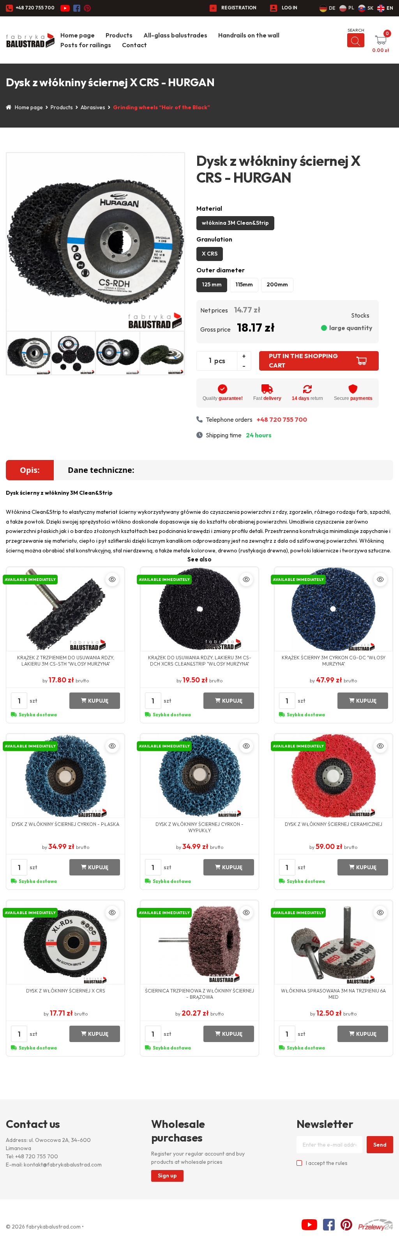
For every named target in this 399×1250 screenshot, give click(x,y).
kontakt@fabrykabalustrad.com (63, 1164)
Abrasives (93, 107)
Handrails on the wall (248, 35)
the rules (337, 1163)
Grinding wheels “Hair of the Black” (161, 107)
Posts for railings (85, 45)
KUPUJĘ (98, 701)
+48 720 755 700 (35, 8)
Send (380, 1144)
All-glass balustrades (175, 35)
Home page (77, 35)
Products (119, 35)
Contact (134, 45)
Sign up (167, 1175)
